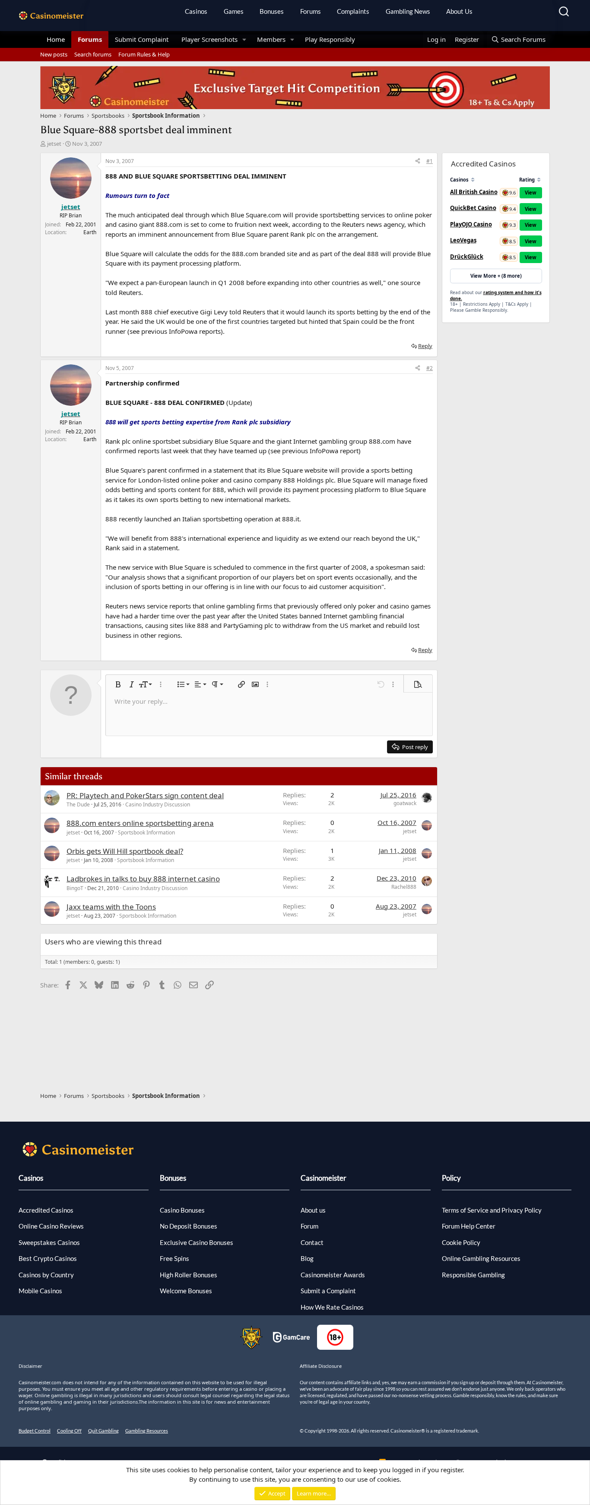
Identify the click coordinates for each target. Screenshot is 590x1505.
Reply (425, 346)
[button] (244, 39)
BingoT (75, 888)
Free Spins (174, 1258)
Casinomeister (323, 1177)
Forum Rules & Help (144, 54)
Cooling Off (69, 1430)
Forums (310, 11)
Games (234, 11)
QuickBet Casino (473, 208)
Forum (309, 1226)
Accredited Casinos (46, 1210)
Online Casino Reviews (51, 1226)
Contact (312, 1242)
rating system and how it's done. (496, 295)
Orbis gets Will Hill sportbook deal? (125, 851)
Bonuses (272, 11)
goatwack (404, 803)
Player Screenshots (209, 39)
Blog (307, 1258)
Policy (451, 1177)
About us (313, 1210)
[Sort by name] (473, 179)
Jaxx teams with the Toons (111, 907)
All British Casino (474, 192)
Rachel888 (403, 886)
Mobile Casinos (40, 1291)
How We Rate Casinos (332, 1307)
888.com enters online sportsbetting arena (140, 823)
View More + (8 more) (496, 276)
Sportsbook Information (146, 832)
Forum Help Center (468, 1226)
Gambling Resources (146, 1430)
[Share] (417, 161)
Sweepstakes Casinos (49, 1242)
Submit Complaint (141, 39)
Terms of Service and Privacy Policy (492, 1210)
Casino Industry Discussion (157, 804)
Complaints (353, 11)
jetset (54, 143)
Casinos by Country (46, 1275)
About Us (459, 11)
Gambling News (408, 11)
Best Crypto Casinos (48, 1258)
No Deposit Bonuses (188, 1226)
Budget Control (35, 1430)
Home (56, 39)
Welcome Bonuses (186, 1291)
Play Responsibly (330, 39)
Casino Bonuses (182, 1210)
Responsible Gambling (473, 1275)
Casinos (196, 11)
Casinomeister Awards (333, 1275)
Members (271, 39)
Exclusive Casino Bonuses (196, 1242)
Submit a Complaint (328, 1291)
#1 (429, 161)
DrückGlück (466, 256)
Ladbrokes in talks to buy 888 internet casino (143, 879)
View (530, 192)
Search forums (92, 54)
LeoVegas (463, 240)
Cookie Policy (461, 1242)
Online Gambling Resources (481, 1258)
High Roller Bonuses (188, 1275)
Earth (89, 232)
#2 (429, 368)
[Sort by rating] (539, 179)
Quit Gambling (103, 1430)
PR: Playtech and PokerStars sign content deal (145, 795)
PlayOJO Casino (471, 224)
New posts (53, 54)
